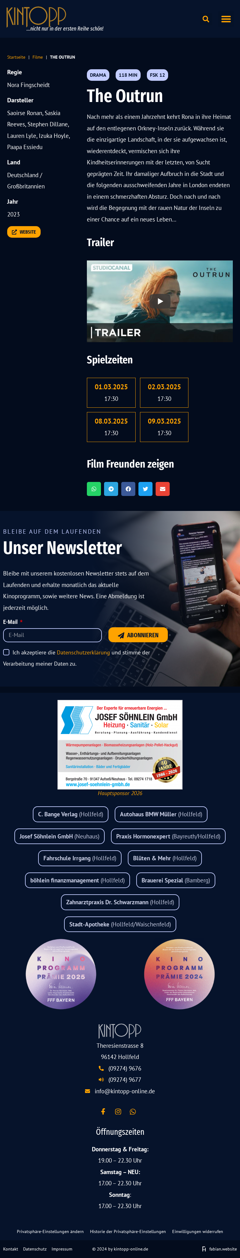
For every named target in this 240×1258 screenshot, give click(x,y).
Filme (37, 57)
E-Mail (11, 622)
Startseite (16, 57)
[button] (226, 19)
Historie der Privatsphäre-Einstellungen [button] (128, 1231)
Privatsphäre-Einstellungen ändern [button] (50, 1231)
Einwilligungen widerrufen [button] (197, 1231)
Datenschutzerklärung (83, 652)
